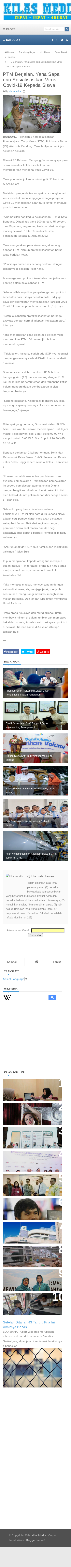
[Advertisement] (32, 1040)
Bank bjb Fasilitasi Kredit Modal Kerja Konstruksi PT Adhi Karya (31, 1181)
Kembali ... (13, 961)
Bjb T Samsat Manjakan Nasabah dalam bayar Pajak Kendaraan (31, 1300)
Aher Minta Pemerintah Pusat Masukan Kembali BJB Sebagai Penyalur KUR (30, 1230)
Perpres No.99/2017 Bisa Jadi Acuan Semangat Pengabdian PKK (29, 1278)
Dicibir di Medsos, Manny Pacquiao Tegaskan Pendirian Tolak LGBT (29, 1207)
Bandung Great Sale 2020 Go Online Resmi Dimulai (28, 1133)
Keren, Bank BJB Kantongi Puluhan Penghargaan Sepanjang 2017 (32, 1159)
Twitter (28, 651)
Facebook (12, 651)
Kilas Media (39, 1535)
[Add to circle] (57, 40)
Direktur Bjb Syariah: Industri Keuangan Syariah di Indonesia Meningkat (30, 1088)
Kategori (13, 39)
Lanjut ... (58, 961)
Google (44, 651)
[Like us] (52, 40)
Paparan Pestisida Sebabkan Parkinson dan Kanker (28, 1252)
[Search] (67, 29)
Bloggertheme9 (35, 1540)
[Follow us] (62, 40)
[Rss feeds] (67, 40)
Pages (10, 29)
